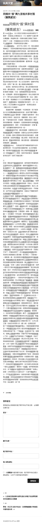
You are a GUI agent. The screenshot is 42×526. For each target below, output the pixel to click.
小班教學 (15, 165)
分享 (20, 104)
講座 (21, 94)
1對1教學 (27, 89)
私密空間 (26, 198)
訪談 (24, 188)
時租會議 (6, 25)
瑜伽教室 (11, 173)
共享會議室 (14, 178)
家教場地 (30, 30)
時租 (13, 183)
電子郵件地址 (8, 451)
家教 (9, 216)
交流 (9, 33)
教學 (10, 102)
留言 (5, 412)
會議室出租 (16, 150)
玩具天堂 (8, 3)
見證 (13, 51)
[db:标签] (8, 392)
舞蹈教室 (10, 130)
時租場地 (32, 66)
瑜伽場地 (17, 163)
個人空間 (26, 181)
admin (18, 11)
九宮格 (5, 196)
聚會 (18, 138)
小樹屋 (7, 43)
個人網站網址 (7, 462)
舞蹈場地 (10, 46)
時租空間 (35, 285)
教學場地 (19, 168)
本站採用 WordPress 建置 (11, 521)
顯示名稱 (6, 441)
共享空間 (20, 249)
